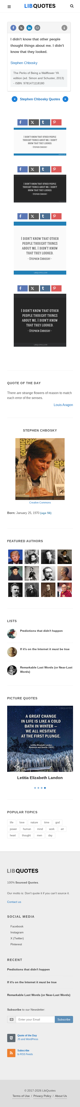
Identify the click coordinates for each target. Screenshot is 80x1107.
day (50, 835)
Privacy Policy (42, 1096)
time (46, 822)
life (11, 822)
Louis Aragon (63, 405)
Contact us (14, 901)
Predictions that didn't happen (41, 630)
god (57, 822)
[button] (71, 5)
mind (40, 829)
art (62, 829)
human (27, 829)
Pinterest (16, 944)
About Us (61, 1096)
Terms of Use (21, 1096)
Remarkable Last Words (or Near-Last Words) (38, 995)
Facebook (16, 926)
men (39, 835)
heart (13, 835)
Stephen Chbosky (24, 63)
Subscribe (63, 1019)
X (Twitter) (17, 938)
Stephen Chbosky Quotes (40, 99)
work (52, 829)
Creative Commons (40, 502)
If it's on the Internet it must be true (45, 649)
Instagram (17, 932)
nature (34, 822)
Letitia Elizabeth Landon (40, 778)
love (21, 822)
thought (26, 835)
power (13, 829)
